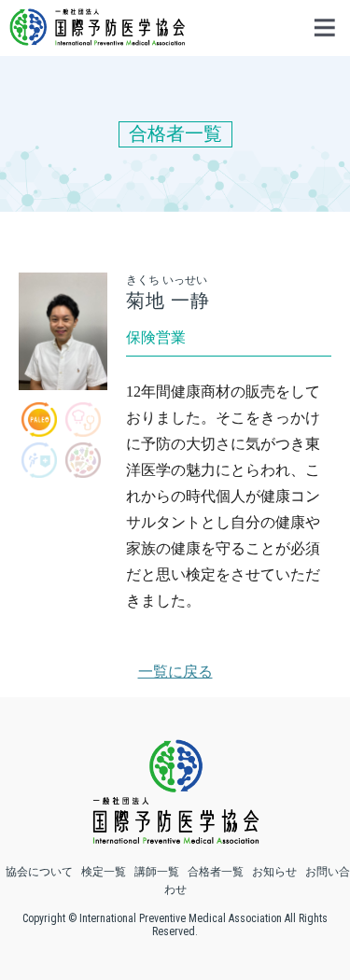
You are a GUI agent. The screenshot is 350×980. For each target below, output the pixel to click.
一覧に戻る (175, 671)
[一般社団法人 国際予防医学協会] (97, 37)
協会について (39, 871)
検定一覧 (103, 871)
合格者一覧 (216, 871)
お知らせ (274, 871)
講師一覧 (156, 871)
